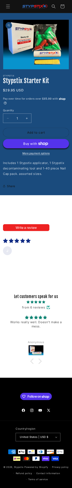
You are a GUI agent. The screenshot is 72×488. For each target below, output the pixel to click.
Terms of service (38, 479)
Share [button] (11, 186)
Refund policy (24, 473)
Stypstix (19, 467)
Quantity (8, 110)
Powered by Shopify (36, 467)
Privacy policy (60, 467)
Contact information (48, 473)
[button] (8, 6)
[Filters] (55, 227)
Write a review (26, 228)
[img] (36, 302)
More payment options (36, 153)
